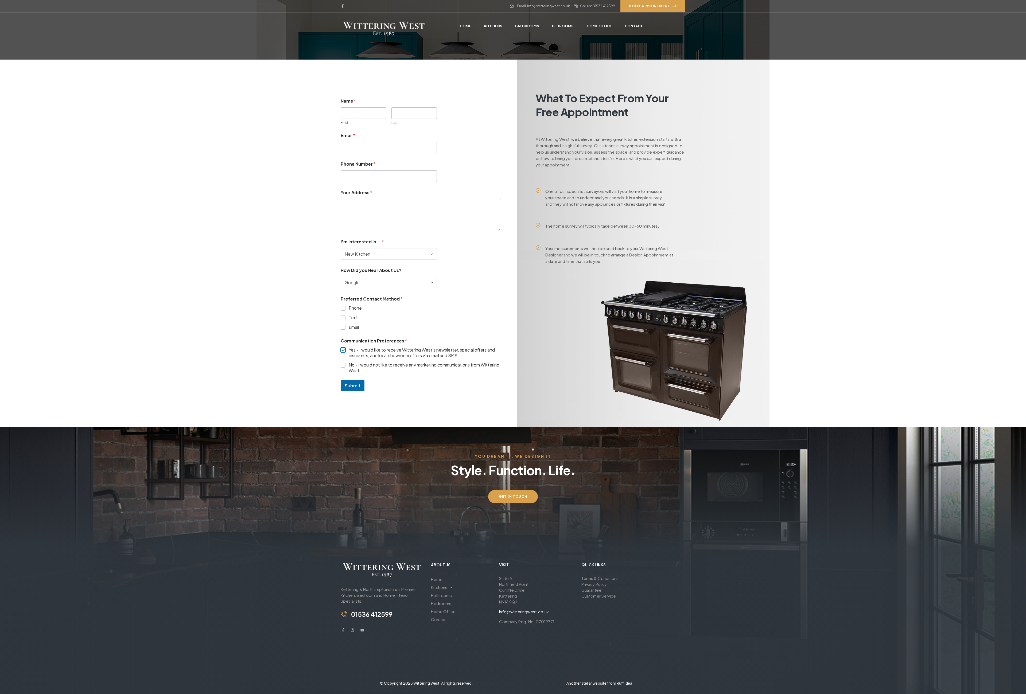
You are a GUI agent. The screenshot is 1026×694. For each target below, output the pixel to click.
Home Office (443, 611)
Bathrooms (441, 595)
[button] (461, 587)
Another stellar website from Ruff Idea (599, 683)
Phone (355, 308)
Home (436, 579)
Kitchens (439, 587)
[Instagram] (352, 630)
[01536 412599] (344, 614)
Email (348, 135)
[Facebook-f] (342, 6)
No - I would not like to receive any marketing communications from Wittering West (424, 367)
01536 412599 (371, 614)
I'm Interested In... (362, 241)
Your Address (356, 192)
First (344, 122)
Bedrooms (441, 603)
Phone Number (358, 163)
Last (395, 122)
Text (353, 317)
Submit (352, 385)
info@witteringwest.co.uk (524, 611)
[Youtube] (362, 630)
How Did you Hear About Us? (371, 270)
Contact (439, 619)
